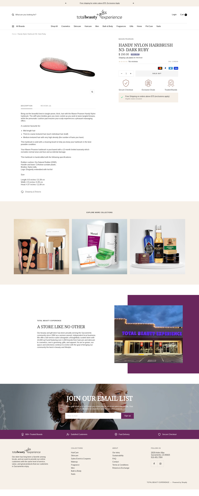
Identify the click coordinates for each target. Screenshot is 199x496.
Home (139, 26)
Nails (159, 26)
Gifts (131, 26)
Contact (115, 462)
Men (97, 26)
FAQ (114, 459)
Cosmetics (65, 26)
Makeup (74, 462)
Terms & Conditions (120, 465)
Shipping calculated (126, 58)
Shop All (54, 26)
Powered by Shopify (180, 482)
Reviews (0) (46, 106)
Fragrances (121, 26)
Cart (183, 15)
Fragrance (75, 465)
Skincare (77, 26)
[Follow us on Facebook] (154, 463)
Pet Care (149, 26)
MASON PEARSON (126, 39)
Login (174, 15)
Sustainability (117, 456)
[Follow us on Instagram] (160, 463)
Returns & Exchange (120, 468)
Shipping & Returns (33, 192)
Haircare (88, 26)
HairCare (75, 453)
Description (26, 106)
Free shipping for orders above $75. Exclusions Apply (100, 3)
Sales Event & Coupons (81, 459)
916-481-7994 (156, 457)
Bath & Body (108, 26)
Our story (116, 453)
